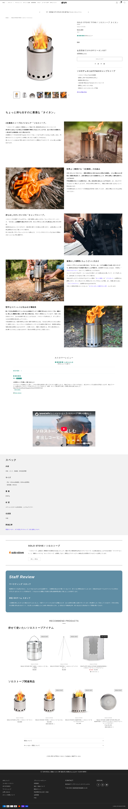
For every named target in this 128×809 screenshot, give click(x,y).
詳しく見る (34, 559)
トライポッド (109, 278)
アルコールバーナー (72, 270)
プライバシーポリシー (40, 780)
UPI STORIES (6, 786)
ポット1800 (99, 278)
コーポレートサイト (8, 783)
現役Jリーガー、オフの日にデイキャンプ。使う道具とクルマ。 (23, 529)
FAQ (68, 756)
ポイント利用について (9, 795)
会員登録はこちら (82, 53)
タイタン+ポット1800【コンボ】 (98, 286)
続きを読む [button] (18, 389)
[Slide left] (11, 95)
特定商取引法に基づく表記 (41, 792)
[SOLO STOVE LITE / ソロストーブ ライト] (20, 702)
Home (7, 17)
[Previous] (40, 12)
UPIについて (6, 780)
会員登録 (36, 795)
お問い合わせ (6, 792)
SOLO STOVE (81, 26)
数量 (78, 42)
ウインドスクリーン (73, 283)
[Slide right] (69, 95)
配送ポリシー (37, 789)
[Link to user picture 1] (17, 396)
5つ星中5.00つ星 (68, 362)
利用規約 (36, 783)
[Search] (124, 2)
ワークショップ (7, 789)
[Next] (88, 12)
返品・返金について (39, 786)
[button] (81, 35)
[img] (17, 376)
